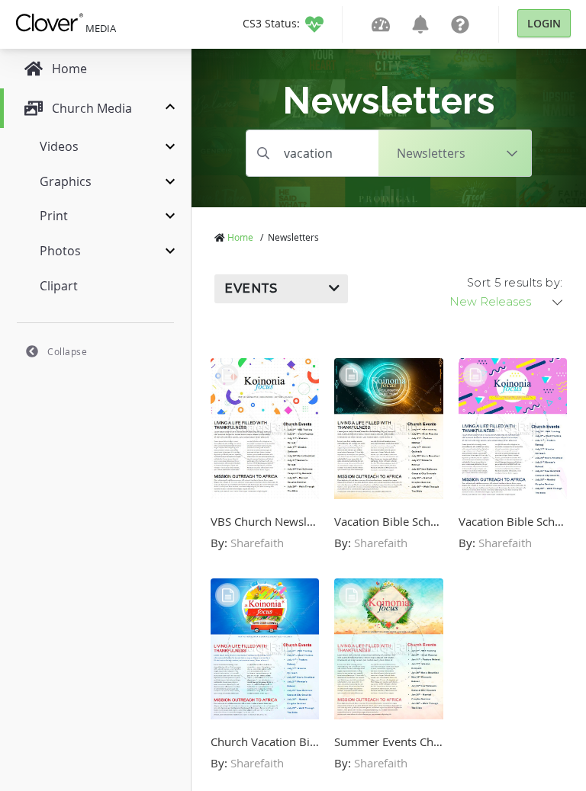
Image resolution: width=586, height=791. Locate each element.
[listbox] (507, 301)
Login (544, 23)
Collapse (67, 351)
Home (240, 237)
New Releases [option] (490, 302)
